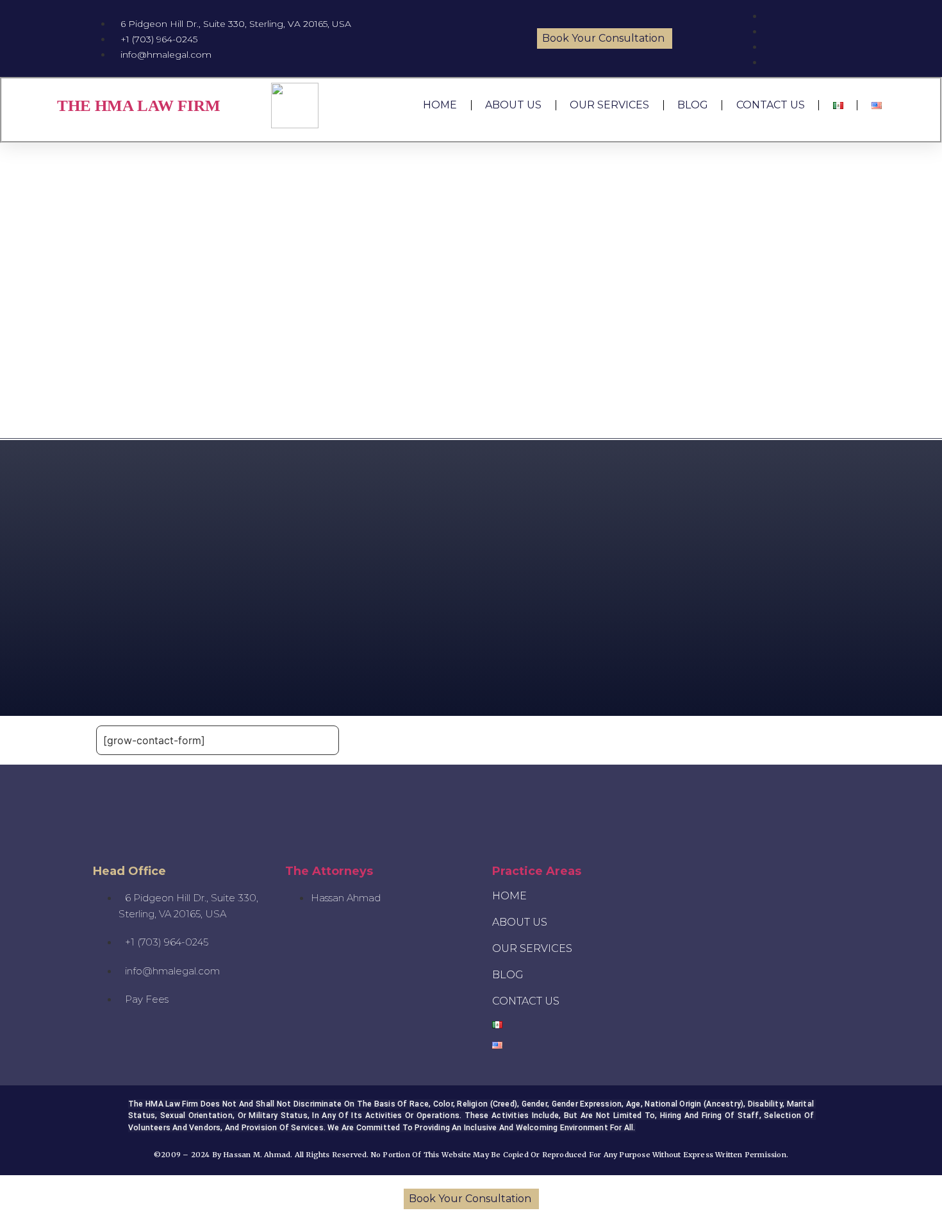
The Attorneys (329, 871)
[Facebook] (800, 872)
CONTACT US (770, 105)
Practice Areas (536, 871)
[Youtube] (685, 872)
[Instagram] (723, 872)
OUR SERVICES (609, 105)
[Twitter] (762, 872)
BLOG (692, 105)
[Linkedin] (839, 872)
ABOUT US (513, 105)
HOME (440, 105)
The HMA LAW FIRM (138, 105)
